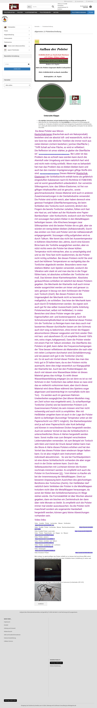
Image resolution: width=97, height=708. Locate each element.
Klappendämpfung (31, 12)
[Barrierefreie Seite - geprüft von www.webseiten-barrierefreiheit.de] (48, 19)
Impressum (7, 622)
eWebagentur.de (71, 705)
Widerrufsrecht (8, 631)
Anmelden (17, 69)
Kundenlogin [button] (79, 1)
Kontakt (6, 625)
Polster (20, 12)
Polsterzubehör (45, 12)
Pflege (91, 12)
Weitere (55, 12)
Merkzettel (90, 1)
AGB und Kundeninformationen (12, 634)
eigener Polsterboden (13, 50)
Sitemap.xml (50, 705)
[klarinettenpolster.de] (14, 6)
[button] (68, 1)
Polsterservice (8, 42)
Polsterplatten (9, 12)
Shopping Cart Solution (27, 705)
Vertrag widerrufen (56, 662)
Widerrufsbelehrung (55, 666)
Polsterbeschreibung (79, 12)
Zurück (41, 604)
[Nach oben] (92, 705)
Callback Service (8, 641)
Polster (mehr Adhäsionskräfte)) (16, 46)
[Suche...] (53, 6)
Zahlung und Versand (9, 628)
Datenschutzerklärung (10, 638)
